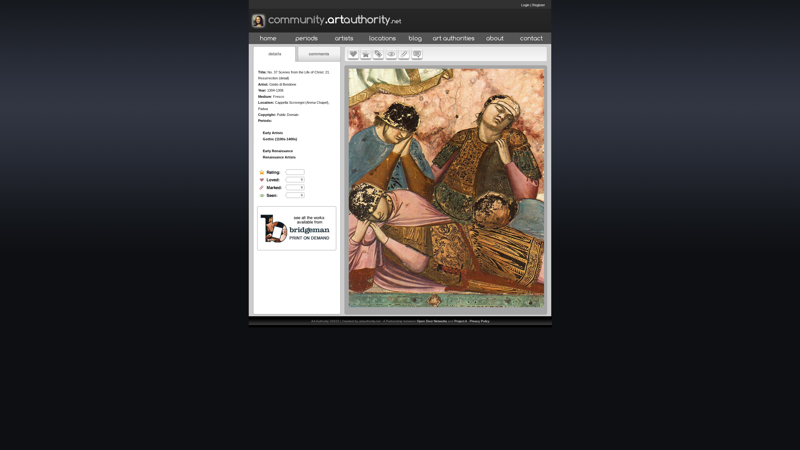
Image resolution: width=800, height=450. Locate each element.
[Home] (268, 38)
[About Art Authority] (495, 38)
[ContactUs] (531, 38)
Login (525, 5)
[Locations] (382, 38)
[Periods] (307, 38)
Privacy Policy (479, 321)
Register (538, 5)
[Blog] (415, 38)
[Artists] (344, 38)
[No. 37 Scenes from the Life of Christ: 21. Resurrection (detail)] (446, 305)
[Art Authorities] (453, 38)
